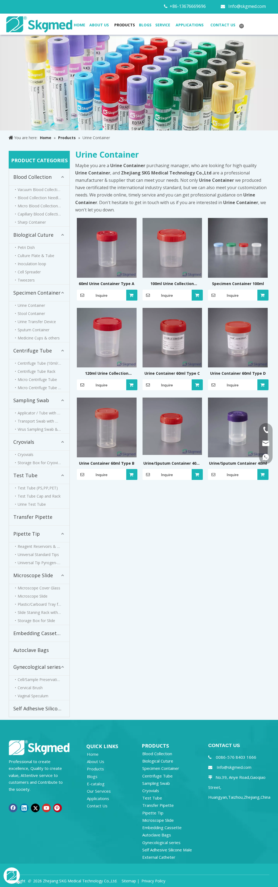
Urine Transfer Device (37, 321)
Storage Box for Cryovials (40, 462)
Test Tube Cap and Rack (39, 496)
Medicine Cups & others (39, 338)
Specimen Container (37, 292)
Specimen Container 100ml (238, 283)
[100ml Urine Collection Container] (172, 247)
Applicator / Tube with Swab (42, 413)
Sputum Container (33, 329)
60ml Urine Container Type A (106, 283)
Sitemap (129, 880)
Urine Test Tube (32, 504)
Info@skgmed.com (247, 6)
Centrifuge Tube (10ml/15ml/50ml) (44, 363)
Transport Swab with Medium (44, 421)
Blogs (92, 776)
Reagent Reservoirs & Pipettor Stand (44, 546)
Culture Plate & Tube (36, 255)
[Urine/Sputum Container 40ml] (238, 427)
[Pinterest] (57, 808)
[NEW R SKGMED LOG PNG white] (39, 747)
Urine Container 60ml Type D (238, 373)
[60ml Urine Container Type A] (107, 247)
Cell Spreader (29, 271)
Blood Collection (32, 177)
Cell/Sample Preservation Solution (44, 679)
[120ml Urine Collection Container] (107, 337)
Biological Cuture (33, 235)
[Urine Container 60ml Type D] (238, 337)
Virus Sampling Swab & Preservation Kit (44, 429)
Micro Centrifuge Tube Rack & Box (44, 387)
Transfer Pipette (32, 517)
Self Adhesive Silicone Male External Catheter (41, 708)
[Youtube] (46, 808)
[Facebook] (13, 808)
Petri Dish (26, 247)
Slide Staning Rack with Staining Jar (44, 612)
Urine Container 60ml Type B (106, 463)
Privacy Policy (153, 880)
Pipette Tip (26, 533)
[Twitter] (35, 808)
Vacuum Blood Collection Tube (44, 189)
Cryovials (23, 442)
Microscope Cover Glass (39, 588)
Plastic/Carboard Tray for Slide (44, 604)
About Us (95, 761)
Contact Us (97, 805)
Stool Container (31, 313)
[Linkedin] (24, 808)
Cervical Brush (30, 687)
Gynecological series (37, 667)
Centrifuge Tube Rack (36, 371)
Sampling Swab (31, 400)
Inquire (102, 295)
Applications (98, 798)
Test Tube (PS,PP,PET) (38, 488)
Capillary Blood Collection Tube (44, 214)
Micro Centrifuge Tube (37, 379)
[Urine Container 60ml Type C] (172, 337)
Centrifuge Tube (32, 350)
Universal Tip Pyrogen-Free (41, 562)
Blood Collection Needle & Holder (44, 197)
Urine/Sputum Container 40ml (238, 463)
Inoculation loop (32, 263)
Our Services (99, 791)
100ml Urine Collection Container (172, 284)
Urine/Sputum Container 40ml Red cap (172, 464)
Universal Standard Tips (38, 554)
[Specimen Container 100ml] (238, 247)
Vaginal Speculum (33, 695)
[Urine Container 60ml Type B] (107, 427)
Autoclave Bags (31, 650)
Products (95, 769)
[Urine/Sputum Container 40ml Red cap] (172, 425)
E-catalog (96, 783)
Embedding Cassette (37, 633)
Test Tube (25, 475)
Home (93, 754)
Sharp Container (32, 222)
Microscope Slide (33, 575)
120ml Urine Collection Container (106, 374)
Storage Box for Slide (36, 620)
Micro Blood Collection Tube (43, 205)
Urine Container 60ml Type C (172, 373)
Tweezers (26, 280)
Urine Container (31, 305)
